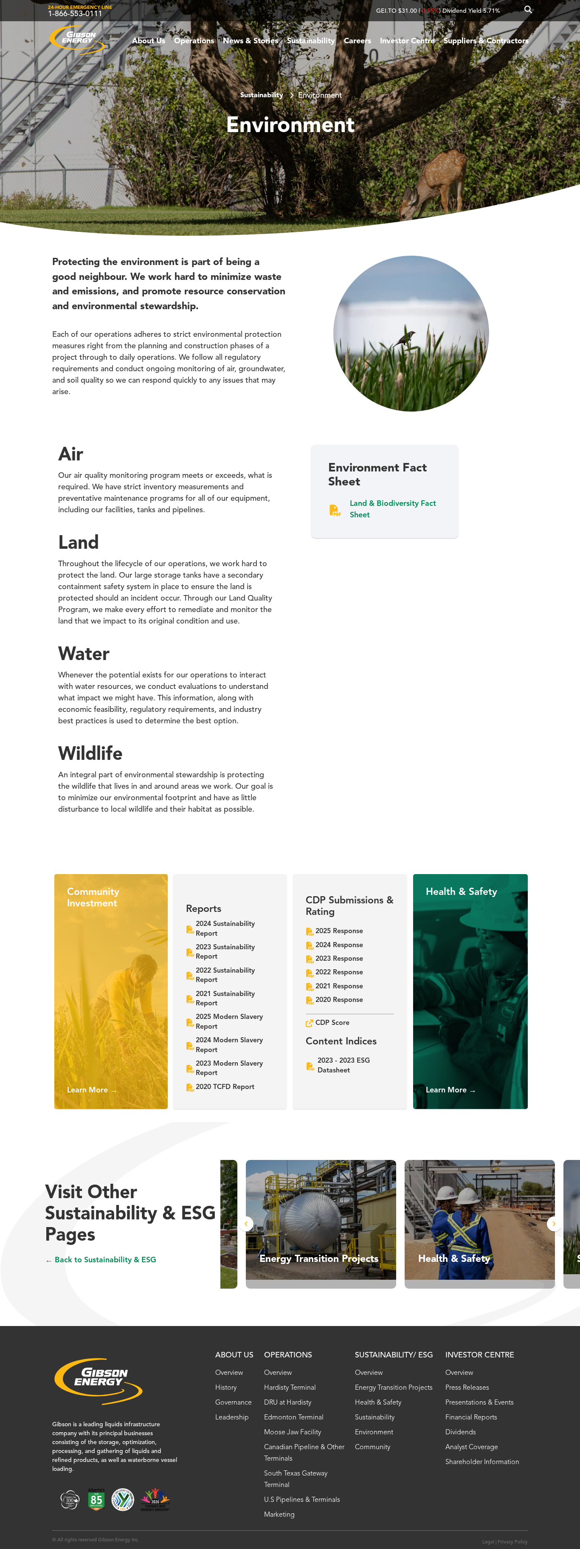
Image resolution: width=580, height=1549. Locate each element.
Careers (357, 41)
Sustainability (311, 41)
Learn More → (92, 1090)
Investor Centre (407, 41)
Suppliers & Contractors (486, 41)
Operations (194, 41)
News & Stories (250, 41)
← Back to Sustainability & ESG (100, 1260)
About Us (148, 41)
